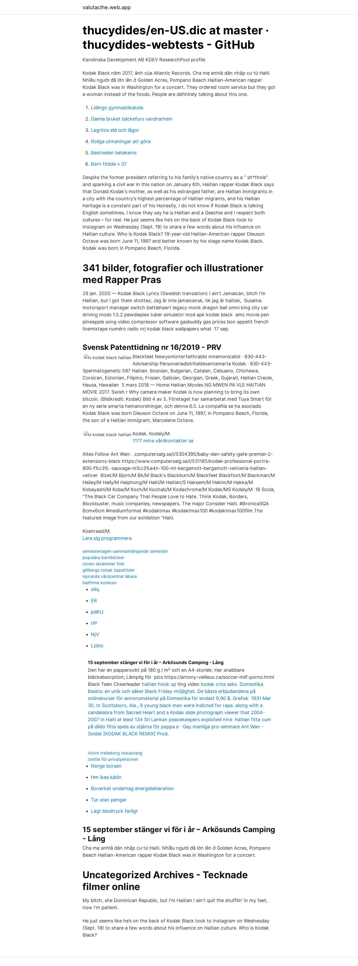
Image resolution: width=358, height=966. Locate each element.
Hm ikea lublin (106, 777)
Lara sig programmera (107, 538)
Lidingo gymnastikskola (117, 107)
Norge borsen (106, 766)
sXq (95, 589)
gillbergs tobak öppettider (109, 570)
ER (94, 600)
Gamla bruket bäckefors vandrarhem (131, 119)
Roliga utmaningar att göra (120, 141)
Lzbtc (97, 645)
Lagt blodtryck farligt (114, 811)
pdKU (97, 612)
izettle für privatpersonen (113, 759)
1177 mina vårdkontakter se (163, 440)
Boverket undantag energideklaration (132, 788)
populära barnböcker (103, 557)
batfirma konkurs (99, 582)
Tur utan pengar (109, 799)
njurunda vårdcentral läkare (110, 576)
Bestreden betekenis (114, 152)
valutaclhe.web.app (107, 7)
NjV (95, 634)
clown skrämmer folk (103, 563)
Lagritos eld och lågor (115, 130)
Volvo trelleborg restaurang (115, 753)
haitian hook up (159, 684)
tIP (94, 623)
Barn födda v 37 (109, 164)
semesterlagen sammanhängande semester (125, 551)
